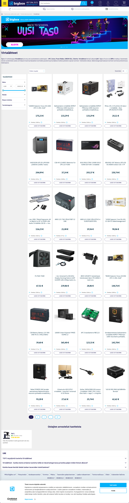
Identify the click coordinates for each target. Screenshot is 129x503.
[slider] (3, 90)
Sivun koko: (118, 71)
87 (57, 417)
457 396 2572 (32, 2)
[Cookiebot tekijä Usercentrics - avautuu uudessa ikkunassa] (12, 499)
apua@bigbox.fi (31, 4)
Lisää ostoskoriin (39, 126)
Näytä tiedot (29, 499)
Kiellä (113, 490)
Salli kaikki (113, 485)
